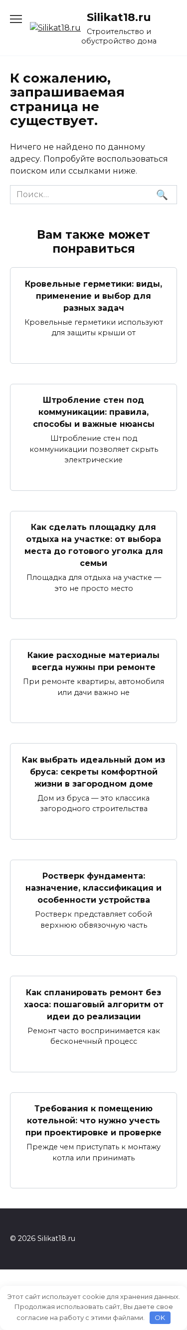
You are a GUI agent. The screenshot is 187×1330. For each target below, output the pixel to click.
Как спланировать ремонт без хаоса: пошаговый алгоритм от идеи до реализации (94, 1004)
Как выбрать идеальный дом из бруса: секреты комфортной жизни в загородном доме (93, 771)
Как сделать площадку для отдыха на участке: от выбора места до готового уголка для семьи (93, 545)
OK (160, 1317)
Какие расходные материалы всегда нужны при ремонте (93, 661)
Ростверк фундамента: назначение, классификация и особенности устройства (93, 888)
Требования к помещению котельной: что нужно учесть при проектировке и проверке (93, 1120)
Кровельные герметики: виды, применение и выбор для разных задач (93, 295)
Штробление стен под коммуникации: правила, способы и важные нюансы (94, 412)
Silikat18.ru (119, 17)
